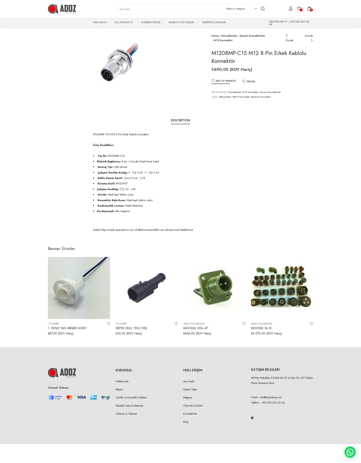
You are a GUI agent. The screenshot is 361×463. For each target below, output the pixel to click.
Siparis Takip (190, 389)
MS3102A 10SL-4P (195, 328)
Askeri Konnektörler (194, 323)
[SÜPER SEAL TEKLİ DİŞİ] (147, 288)
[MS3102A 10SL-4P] (214, 288)
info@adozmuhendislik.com (148, 230)
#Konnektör (225, 97)
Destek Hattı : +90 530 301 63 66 (289, 23)
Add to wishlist (225, 81)
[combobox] (239, 9)
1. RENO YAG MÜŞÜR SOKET (67, 328)
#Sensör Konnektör (261, 97)
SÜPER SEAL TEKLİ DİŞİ (131, 328)
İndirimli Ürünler (214, 22)
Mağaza (187, 397)
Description (180, 120)
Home (215, 36)
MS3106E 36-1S (261, 328)
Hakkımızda (122, 381)
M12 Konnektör (223, 40)
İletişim (119, 389)
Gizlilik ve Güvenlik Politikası (131, 397)
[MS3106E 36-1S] (282, 288)
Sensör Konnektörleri (252, 36)
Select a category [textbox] (235, 9)
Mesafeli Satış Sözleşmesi (129, 405)
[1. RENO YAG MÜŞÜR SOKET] (79, 288)
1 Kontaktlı (53, 323)
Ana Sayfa (100, 22)
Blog (185, 422)
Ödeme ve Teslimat (126, 414)
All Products (124, 22)
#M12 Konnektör (241, 97)
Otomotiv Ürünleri (193, 405)
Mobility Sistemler (181, 22)
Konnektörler (150, 22)
